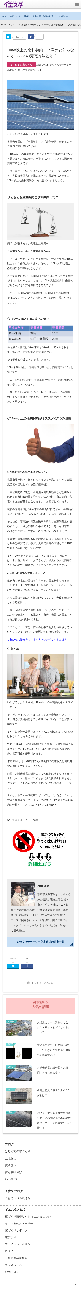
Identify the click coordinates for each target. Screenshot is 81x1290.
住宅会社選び (49, 16)
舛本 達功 (43, 886)
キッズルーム (13, 1264)
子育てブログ (14, 1191)
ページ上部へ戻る (75, 1284)
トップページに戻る (42, 983)
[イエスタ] (13, 6)
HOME (4, 25)
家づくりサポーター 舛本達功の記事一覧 (40, 941)
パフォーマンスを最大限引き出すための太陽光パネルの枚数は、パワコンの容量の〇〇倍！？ (54, 1120)
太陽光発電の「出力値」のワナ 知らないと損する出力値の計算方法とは (54, 1050)
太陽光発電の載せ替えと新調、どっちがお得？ (52, 1070)
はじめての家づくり (10, 16)
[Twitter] (8, 36)
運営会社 (10, 1237)
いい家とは (62, 16)
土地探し (26, 16)
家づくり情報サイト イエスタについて (29, 1216)
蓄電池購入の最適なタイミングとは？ (54, 1093)
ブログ (14, 25)
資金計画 (36, 16)
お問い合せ (12, 1272)
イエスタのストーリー (19, 1223)
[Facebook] (31, 36)
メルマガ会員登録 (16, 1258)
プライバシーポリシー (19, 1244)
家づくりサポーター (17, 1230)
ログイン (10, 1251)
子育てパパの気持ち (17, 1198)
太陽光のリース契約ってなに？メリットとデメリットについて (54, 1027)
